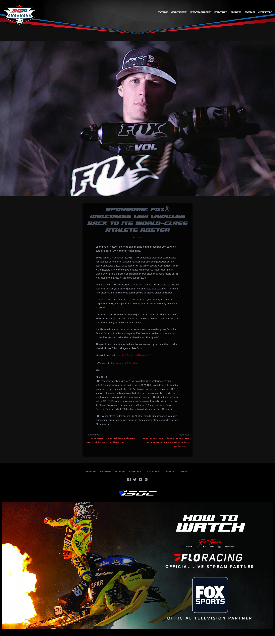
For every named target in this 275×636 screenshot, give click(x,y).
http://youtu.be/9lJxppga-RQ (136, 355)
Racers (178, 12)
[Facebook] (129, 479)
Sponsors (200, 12)
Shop (236, 12)
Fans (249, 12)
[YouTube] (140, 479)
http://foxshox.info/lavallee (124, 363)
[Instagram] (146, 479)
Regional (120, 471)
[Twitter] (134, 479)
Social (220, 12)
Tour (163, 12)
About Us (90, 471)
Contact (185, 471)
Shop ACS (170, 471)
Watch (265, 12)
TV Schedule (153, 471)
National (105, 471)
